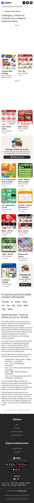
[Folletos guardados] (23, 2)
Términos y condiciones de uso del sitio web (17, 495)
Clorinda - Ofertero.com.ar (11, 321)
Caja (13, 305)
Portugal (13, 485)
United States (21, 485)
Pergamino (20, 396)
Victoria (17, 403)
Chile (16, 483)
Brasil (12, 483)
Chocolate (5, 302)
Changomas (11, 334)
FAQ (17, 425)
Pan (3, 305)
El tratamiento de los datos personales (17, 499)
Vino (8, 305)
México (4, 485)
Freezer (17, 302)
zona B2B (17, 452)
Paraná (13, 396)
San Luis (8, 400)
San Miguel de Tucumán (24, 398)
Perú (8, 485)
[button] (27, 2)
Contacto (17, 428)
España (27, 483)
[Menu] (31, 2)
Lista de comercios (17, 432)
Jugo (3, 309)
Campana (24, 400)
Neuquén (18, 400)
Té (12, 302)
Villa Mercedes (24, 403)
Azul (13, 400)
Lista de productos (17, 435)
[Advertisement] (17, 39)
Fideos (25, 305)
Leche (19, 305)
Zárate (3, 400)
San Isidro (11, 403)
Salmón (10, 309)
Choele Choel (12, 398)
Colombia (21, 483)
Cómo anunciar (17, 448)
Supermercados (6, 328)
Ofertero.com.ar (22, 490)
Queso (25, 302)
